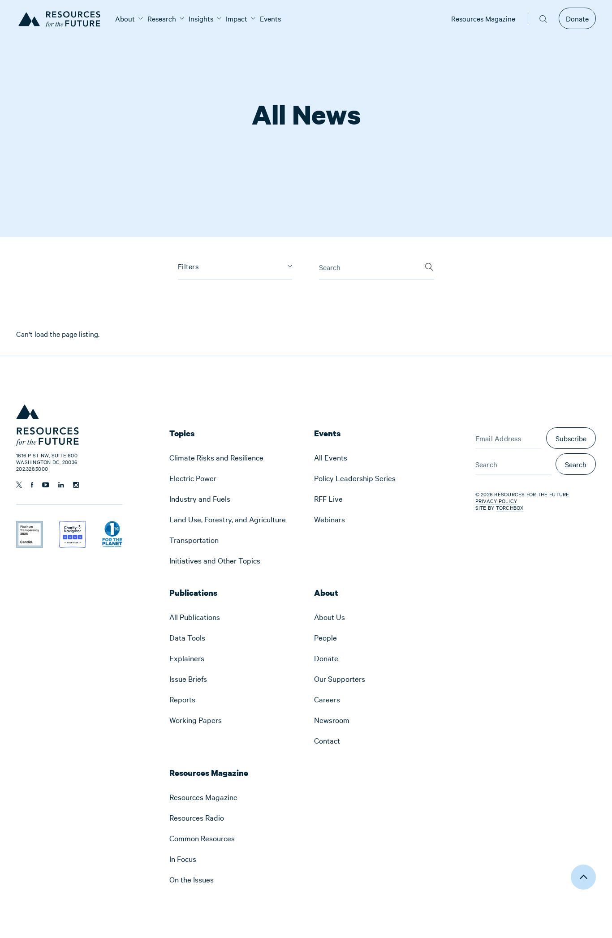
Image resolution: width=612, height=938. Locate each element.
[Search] (429, 264)
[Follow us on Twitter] (19, 484)
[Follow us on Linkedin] (61, 485)
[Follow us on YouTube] (45, 485)
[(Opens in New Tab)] (29, 527)
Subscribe (571, 438)
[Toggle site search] (543, 18)
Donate (577, 18)
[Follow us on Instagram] (76, 485)
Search (575, 464)
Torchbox (510, 508)
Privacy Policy (496, 500)
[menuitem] (125, 18)
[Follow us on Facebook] (32, 485)
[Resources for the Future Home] (62, 18)
